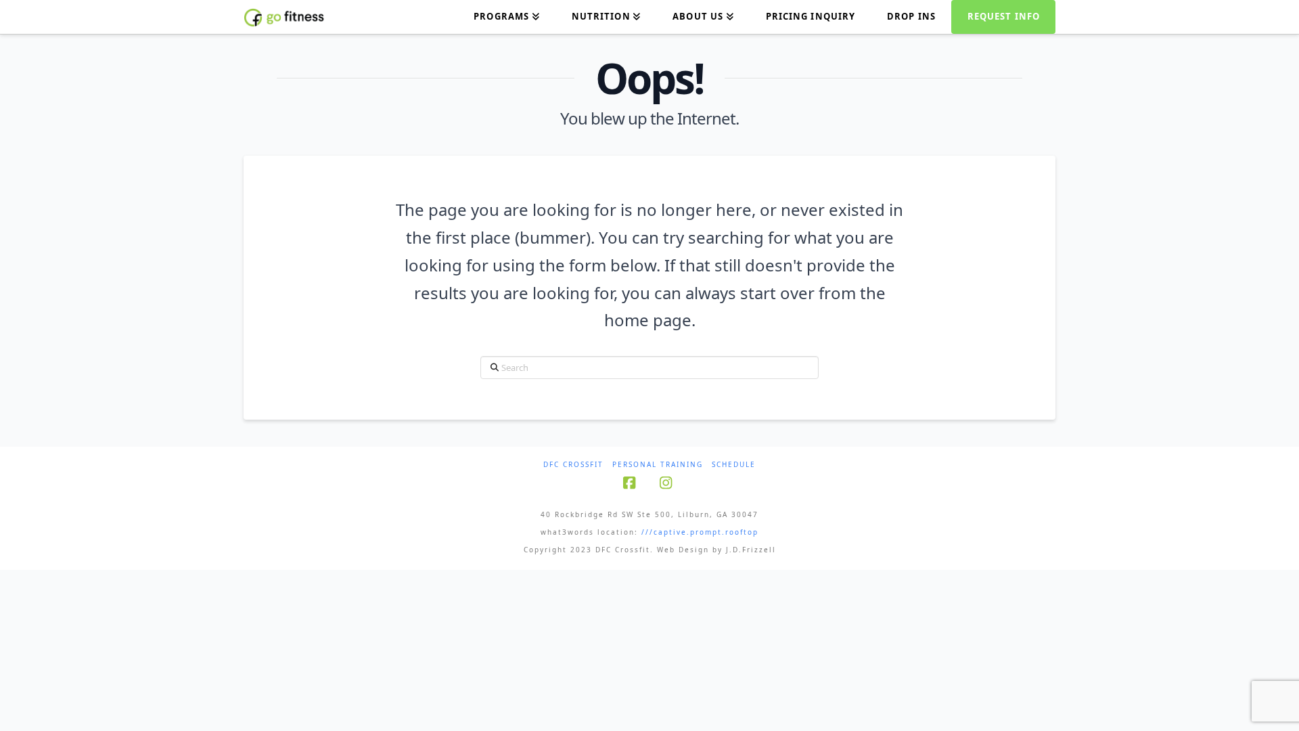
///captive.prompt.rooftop (699, 532)
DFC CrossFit (573, 464)
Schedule (734, 464)
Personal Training (657, 464)
